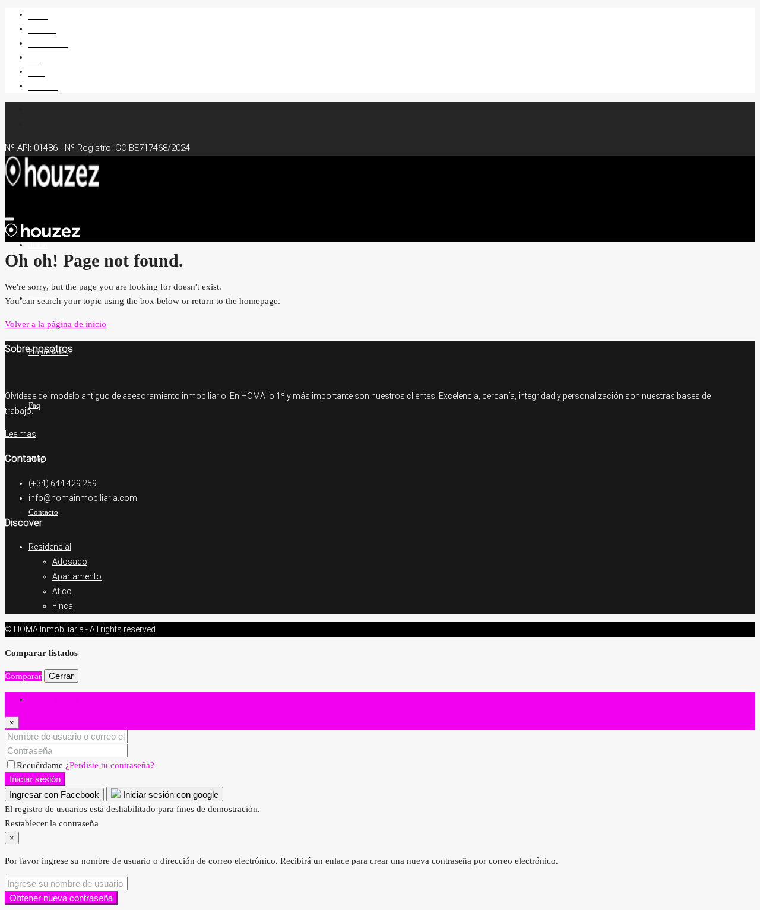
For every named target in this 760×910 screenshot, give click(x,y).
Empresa (42, 28)
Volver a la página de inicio (55, 324)
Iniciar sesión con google (169, 794)
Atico (62, 591)
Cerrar (61, 676)
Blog (36, 71)
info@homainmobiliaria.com (82, 498)
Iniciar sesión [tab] (53, 699)
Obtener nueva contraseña (61, 898)
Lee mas (20, 434)
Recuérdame (41, 765)
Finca (62, 606)
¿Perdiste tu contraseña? (109, 765)
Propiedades (48, 43)
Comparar (23, 676)
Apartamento (77, 576)
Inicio (38, 14)
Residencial (49, 546)
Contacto (43, 85)
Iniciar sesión (35, 779)
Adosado (69, 561)
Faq (34, 57)
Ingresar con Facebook (54, 794)
